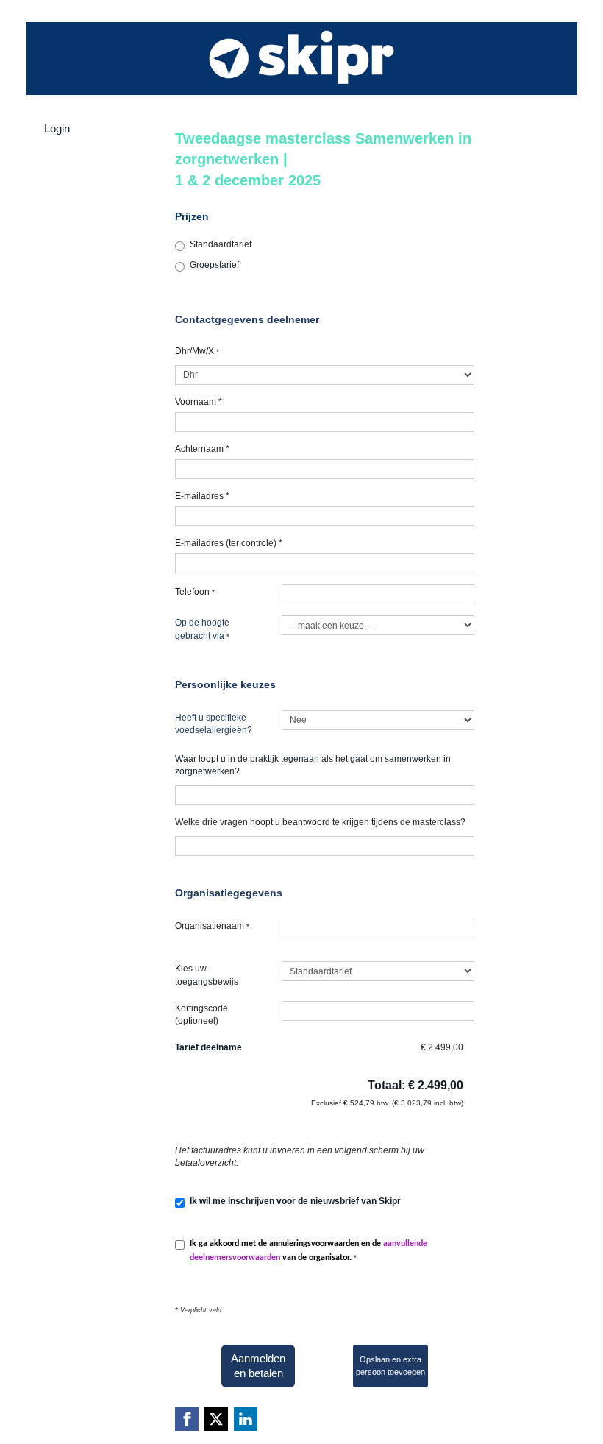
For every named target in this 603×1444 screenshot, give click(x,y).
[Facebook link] (187, 1419)
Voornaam (198, 402)
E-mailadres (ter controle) (228, 543)
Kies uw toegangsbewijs (206, 974)
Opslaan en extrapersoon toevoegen (390, 1365)
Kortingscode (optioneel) (201, 1014)
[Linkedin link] (245, 1419)
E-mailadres (202, 496)
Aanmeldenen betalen (258, 1365)
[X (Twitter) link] (216, 1419)
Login (57, 128)
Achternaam (202, 449)
